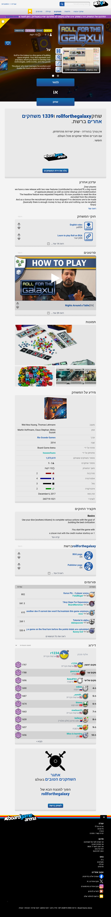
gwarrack (74, 671)
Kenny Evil (78, 632)
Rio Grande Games (46, 437)
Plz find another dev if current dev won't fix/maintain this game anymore (53, 611)
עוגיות (21, 908)
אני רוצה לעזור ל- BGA (96, 847)
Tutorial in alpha (81, 620)
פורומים (39, 11)
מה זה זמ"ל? (99, 826)
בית (102, 860)
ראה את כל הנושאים (56, 636)
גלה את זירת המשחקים (55, 170)
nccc (81, 613)
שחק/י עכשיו (78, 11)
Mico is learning (74, 733)
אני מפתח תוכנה (98, 844)
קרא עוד (55, 537)
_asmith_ (78, 694)
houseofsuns (49, 453)
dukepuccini (77, 623)
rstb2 (79, 726)
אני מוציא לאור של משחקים (94, 842)
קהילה (48, 11)
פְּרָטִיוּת (27, 908)
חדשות (67, 11)
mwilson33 (77, 710)
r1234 (54, 653)
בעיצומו (82, 70)
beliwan (78, 718)
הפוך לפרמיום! (98, 851)
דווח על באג (99, 849)
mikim (79, 687)
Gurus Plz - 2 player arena (76, 593)
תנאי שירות (35, 908)
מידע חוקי (53, 908)
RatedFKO (72, 679)
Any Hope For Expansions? (76, 602)
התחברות (5, 4)
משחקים (57, 11)
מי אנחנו (100, 829)
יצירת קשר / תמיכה (97, 833)
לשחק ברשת (55, 805)
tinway (79, 702)
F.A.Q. (101, 831)
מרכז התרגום (12, 16)
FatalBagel (78, 595)
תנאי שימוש (44, 908)
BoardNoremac (75, 604)
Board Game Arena (85, 908)
